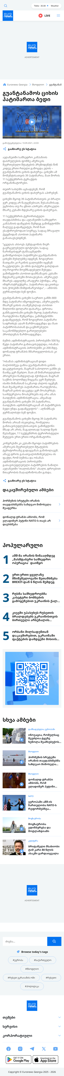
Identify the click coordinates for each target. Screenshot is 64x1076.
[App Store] (45, 1059)
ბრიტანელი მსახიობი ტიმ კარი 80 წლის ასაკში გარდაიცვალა (44, 850)
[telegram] (32, 1048)
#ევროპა (18, 960)
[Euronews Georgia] (8, 15)
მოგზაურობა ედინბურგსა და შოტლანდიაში (39, 827)
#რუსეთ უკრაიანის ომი (21, 977)
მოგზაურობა (34, 818)
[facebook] (8, 1048)
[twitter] (43, 1048)
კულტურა (33, 841)
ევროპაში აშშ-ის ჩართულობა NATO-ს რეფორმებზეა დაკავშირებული (42, 805)
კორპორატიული (17, 1035)
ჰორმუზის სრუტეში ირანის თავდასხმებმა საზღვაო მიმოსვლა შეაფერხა (44, 761)
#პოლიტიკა (32, 986)
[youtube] (55, 1048)
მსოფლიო (33, 751)
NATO (30, 796)
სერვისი (10, 1026)
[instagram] (20, 1048)
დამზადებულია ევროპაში (41, 729)
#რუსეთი (51, 977)
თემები (9, 1017)
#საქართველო (42, 960)
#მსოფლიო (32, 968)
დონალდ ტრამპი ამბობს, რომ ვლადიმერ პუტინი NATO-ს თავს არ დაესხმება (41, 783)
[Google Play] (18, 1059)
